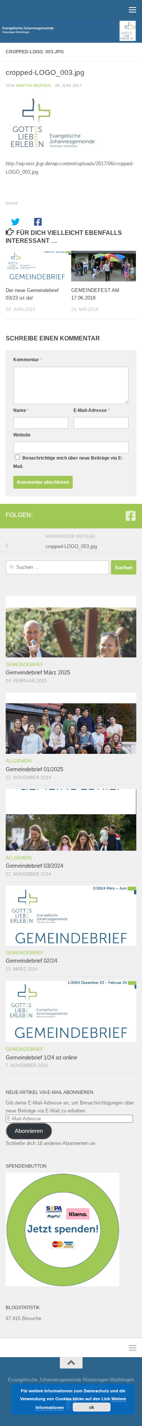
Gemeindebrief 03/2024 (34, 866)
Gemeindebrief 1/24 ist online (41, 1058)
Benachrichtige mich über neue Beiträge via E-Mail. (68, 462)
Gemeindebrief (24, 664)
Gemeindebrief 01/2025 (34, 769)
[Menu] (132, 9)
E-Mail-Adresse (91, 410)
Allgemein (19, 761)
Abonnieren (29, 1131)
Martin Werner (33, 85)
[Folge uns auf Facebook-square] (130, 516)
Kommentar (27, 359)
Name (21, 410)
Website (22, 435)
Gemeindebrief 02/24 (31, 961)
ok (91, 1407)
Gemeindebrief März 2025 (38, 673)
